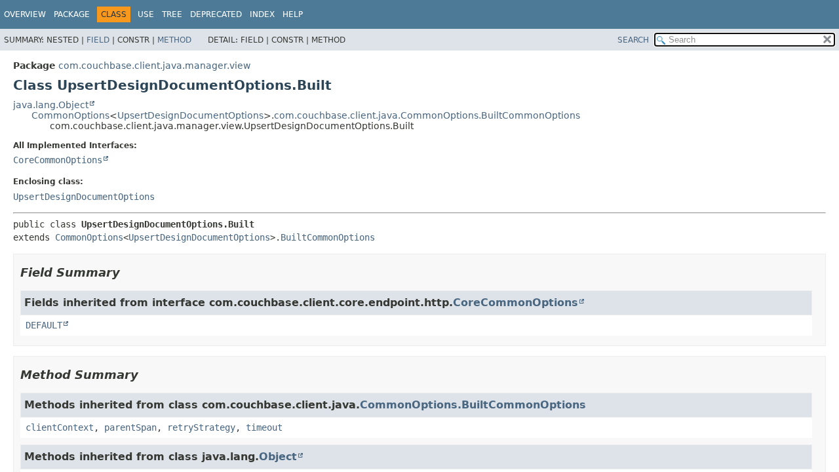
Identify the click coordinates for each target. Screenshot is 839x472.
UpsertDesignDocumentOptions (190, 115)
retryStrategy (201, 427)
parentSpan (130, 427)
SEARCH (633, 40)
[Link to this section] (129, 272)
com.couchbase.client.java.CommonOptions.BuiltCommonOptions (427, 115)
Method (174, 40)
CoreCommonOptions (57, 160)
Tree (172, 14)
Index (262, 14)
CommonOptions (70, 115)
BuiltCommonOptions (328, 237)
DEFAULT (44, 325)
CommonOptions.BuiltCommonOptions (473, 405)
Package (72, 14)
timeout (264, 427)
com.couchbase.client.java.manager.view (154, 65)
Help (293, 14)
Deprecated (216, 14)
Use (146, 14)
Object (278, 456)
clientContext (60, 427)
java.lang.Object (50, 105)
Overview (25, 14)
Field (98, 40)
